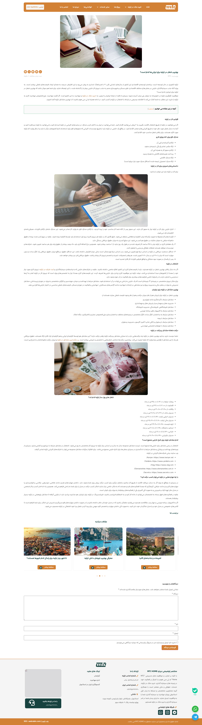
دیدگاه (175, 594)
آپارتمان (97, 676)
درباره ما (76, 7)
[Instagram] (167, 712)
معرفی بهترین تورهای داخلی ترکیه (101, 558)
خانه (148, 7)
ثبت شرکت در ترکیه (47, 269)
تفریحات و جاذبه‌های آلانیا (153, 558)
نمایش (151, 109)
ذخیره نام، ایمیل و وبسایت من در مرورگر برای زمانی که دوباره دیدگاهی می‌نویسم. (146, 643)
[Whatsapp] (160, 712)
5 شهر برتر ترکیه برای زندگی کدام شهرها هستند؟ (49, 558)
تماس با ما (64, 7)
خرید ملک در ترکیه (135, 7)
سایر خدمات (104, 7)
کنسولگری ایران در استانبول (89, 684)
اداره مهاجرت (95, 680)
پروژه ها (117, 7)
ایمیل (175, 633)
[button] (40, 71)
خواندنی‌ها (88, 7)
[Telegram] (174, 712)
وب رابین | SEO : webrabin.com (36, 721)
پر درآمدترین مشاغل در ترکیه (68, 340)
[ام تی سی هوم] (170, 7)
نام (176, 624)
